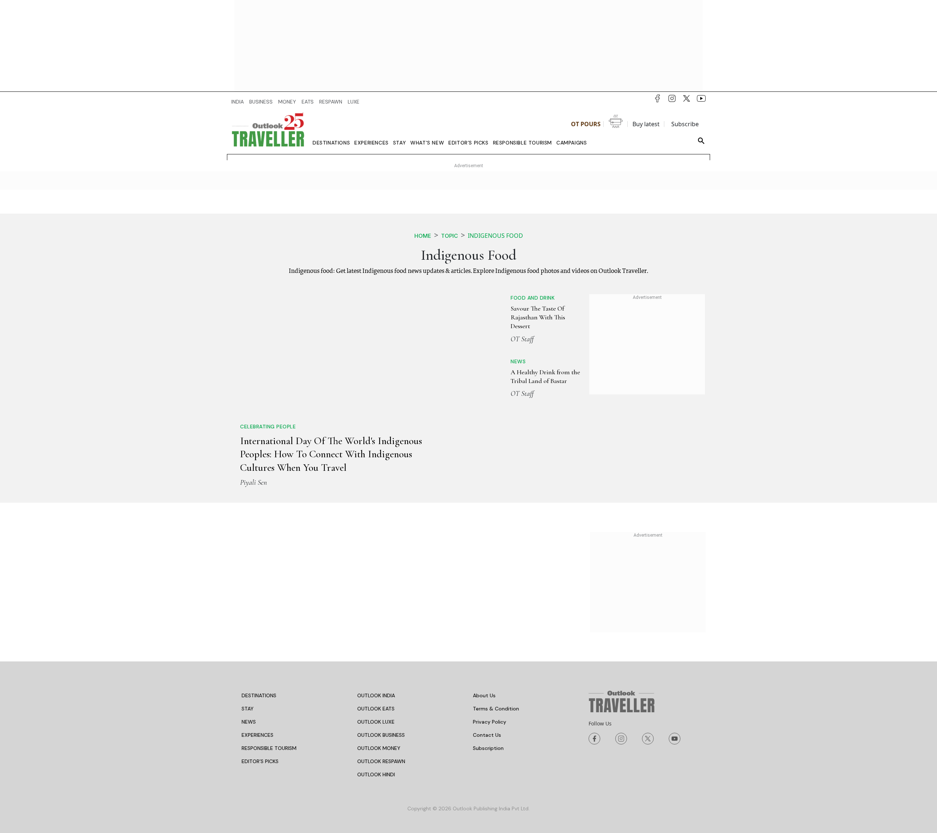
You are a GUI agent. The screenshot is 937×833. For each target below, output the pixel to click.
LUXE (353, 101)
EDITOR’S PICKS (260, 761)
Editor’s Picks (468, 142)
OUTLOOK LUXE (376, 721)
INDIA (237, 101)
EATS (308, 101)
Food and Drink (533, 297)
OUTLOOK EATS (376, 708)
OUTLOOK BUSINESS (381, 735)
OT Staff (522, 339)
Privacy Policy (489, 721)
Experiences (371, 142)
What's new (427, 142)
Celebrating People (268, 426)
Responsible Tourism (522, 142)
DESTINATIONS (259, 695)
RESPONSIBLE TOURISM (269, 748)
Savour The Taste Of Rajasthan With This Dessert (538, 317)
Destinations (331, 142)
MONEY (287, 101)
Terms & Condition (496, 708)
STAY (248, 708)
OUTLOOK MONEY (378, 748)
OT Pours (586, 124)
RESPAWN (330, 101)
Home (422, 235)
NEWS (249, 721)
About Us (484, 695)
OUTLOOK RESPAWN (381, 761)
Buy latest (646, 124)
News (518, 361)
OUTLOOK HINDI (376, 774)
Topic (449, 235)
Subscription (488, 748)
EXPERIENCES (257, 735)
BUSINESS (261, 101)
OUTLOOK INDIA (376, 695)
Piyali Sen (253, 482)
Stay (399, 142)
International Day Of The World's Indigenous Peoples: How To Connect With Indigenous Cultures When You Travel (331, 454)
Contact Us (487, 735)
